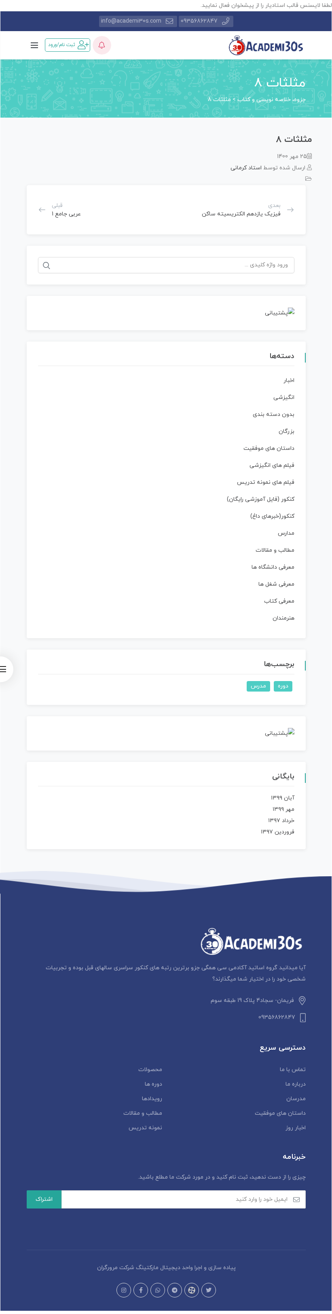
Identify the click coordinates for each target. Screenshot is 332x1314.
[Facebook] (140, 1290)
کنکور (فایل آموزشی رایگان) (260, 499)
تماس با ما (293, 1070)
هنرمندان (283, 618)
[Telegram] (174, 1290)
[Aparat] (191, 1290)
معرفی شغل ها (276, 584)
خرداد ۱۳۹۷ (281, 821)
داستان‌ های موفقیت (268, 448)
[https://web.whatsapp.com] (157, 1290)
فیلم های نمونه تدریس (265, 482)
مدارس (286, 533)
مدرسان (296, 1099)
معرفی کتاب (279, 601)
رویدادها (152, 1099)
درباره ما (295, 1084)
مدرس (258, 686)
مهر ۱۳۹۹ (283, 809)
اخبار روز (295, 1128)
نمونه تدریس (145, 1128)
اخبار (288, 380)
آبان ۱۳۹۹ (282, 798)
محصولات (150, 1070)
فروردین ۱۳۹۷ (277, 832)
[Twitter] (208, 1290)
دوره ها (153, 1084)
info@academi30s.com (131, 21)
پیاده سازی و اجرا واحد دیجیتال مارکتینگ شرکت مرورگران (166, 1268)
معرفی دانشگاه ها (273, 567)
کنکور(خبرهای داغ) (272, 516)
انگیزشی (283, 397)
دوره (283, 686)
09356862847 (199, 21)
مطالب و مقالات (275, 550)
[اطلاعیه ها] (102, 45)
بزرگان (286, 431)
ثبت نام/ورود (61, 45)
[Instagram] (123, 1290)
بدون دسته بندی (273, 414)
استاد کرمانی (246, 168)
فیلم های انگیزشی (272, 465)
